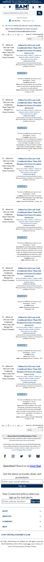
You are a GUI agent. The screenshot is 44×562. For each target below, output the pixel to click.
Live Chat (35, 465)
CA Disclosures (18, 546)
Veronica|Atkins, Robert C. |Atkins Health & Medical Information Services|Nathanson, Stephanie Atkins (29, 280)
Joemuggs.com (28, 544)
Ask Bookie (16, 21)
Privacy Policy (30, 546)
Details (33, 80)
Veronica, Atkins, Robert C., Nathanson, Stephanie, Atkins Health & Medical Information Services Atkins (30, 57)
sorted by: (40, 36)
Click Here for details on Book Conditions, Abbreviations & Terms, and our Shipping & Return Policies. (22, 448)
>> (22, 34)
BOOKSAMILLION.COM (11, 544)
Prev (3, 34)
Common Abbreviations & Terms (26, 31)
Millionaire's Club (28, 21)
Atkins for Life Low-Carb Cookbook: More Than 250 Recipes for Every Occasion (29, 48)
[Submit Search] (39, 13)
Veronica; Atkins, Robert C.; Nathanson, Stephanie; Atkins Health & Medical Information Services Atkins (30, 112)
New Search (11, 31)
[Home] (22, 7)
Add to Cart (22, 73)
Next (18, 34)
